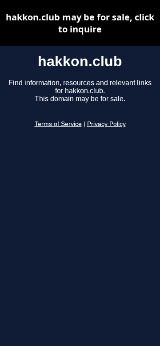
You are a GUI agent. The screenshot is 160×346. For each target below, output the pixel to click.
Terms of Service (58, 124)
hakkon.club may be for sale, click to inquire (80, 23)
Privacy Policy (106, 124)
